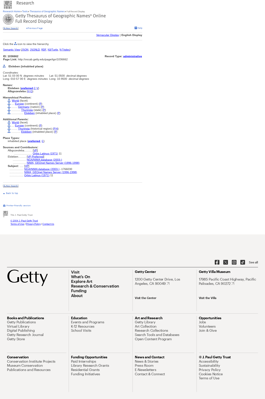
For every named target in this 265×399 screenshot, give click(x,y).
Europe (19, 103)
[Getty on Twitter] (225, 262)
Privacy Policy (33, 224)
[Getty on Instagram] (234, 262)
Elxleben (29, 113)
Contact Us (48, 224)
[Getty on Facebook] (217, 262)
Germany (23, 106)
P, (55, 128)
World (15, 100)
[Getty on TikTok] (242, 262)
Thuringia (27, 109)
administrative (132, 56)
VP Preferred (35, 156)
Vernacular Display (107, 35)
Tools (25, 11)
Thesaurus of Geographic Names (47, 11)
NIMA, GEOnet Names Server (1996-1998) (53, 162)
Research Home (12, 11)
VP (35, 150)
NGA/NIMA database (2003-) (44, 159)
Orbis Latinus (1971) (45, 153)
